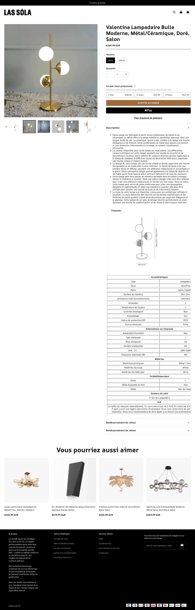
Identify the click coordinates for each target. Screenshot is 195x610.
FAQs (101, 539)
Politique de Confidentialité (65, 553)
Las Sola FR (16, 606)
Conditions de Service (63, 557)
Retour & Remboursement (64, 543)
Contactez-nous (105, 543)
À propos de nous (61, 539)
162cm (121, 60)
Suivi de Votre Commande (109, 548)
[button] (174, 12)
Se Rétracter (104, 553)
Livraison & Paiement (62, 548)
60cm (110, 60)
